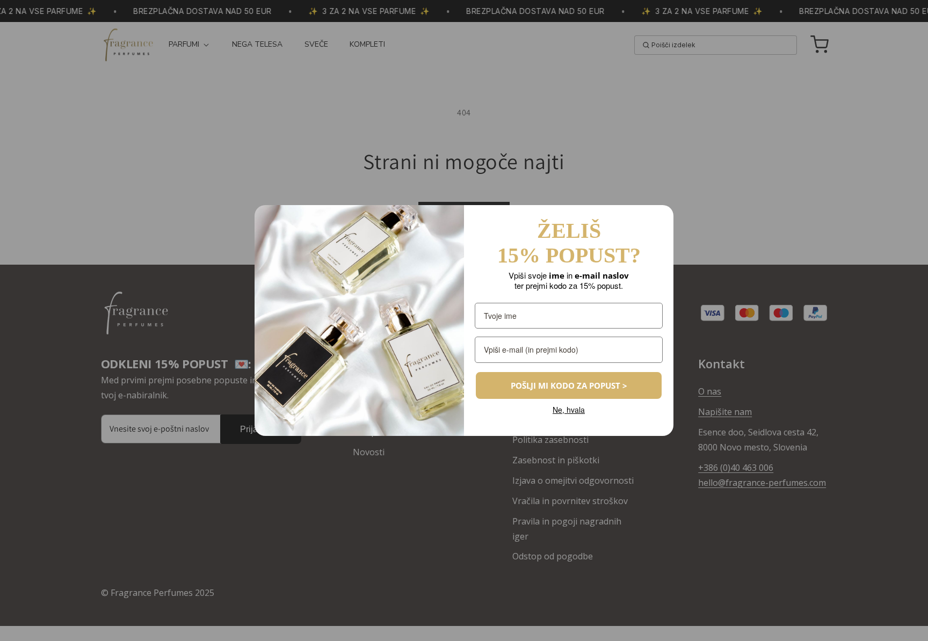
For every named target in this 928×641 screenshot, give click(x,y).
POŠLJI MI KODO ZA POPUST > (569, 385)
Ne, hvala (569, 409)
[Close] (660, 218)
